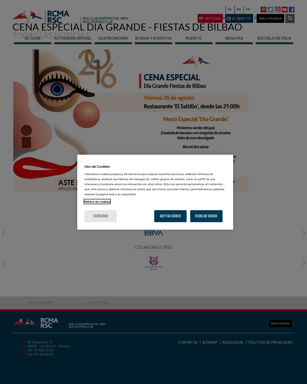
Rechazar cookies (206, 216)
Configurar (100, 216)
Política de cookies (97, 201)
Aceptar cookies (170, 216)
